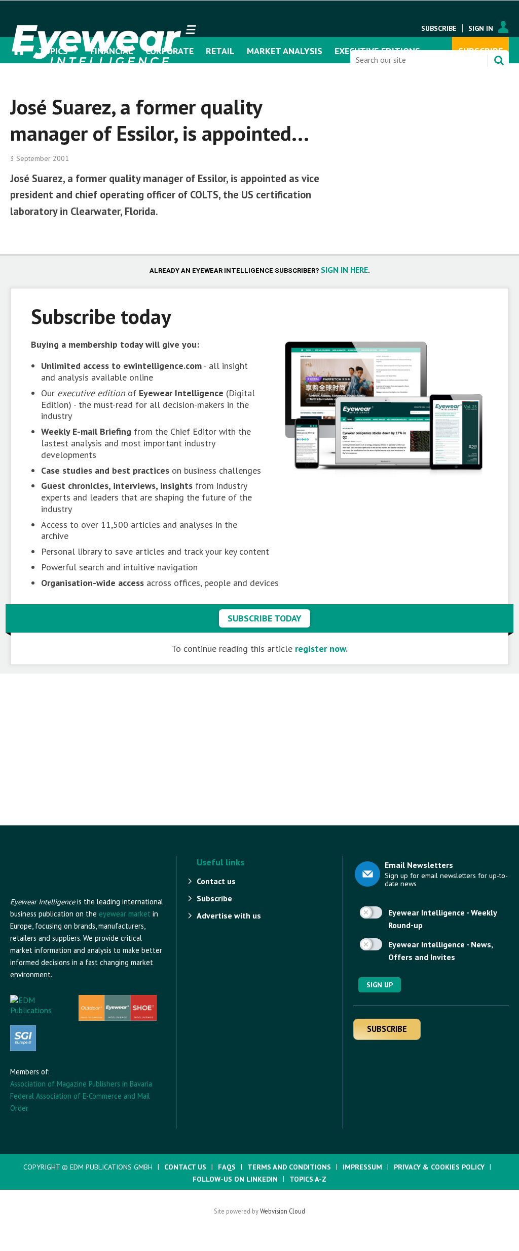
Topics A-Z (307, 1179)
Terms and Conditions (289, 1167)
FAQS (227, 1167)
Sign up (379, 984)
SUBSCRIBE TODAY (265, 618)
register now (320, 648)
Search (499, 60)
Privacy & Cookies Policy (439, 1167)
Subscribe (439, 28)
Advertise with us (229, 915)
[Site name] (66, 891)
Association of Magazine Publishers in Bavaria (81, 1084)
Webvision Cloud (282, 1211)
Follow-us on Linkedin (235, 1179)
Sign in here (344, 270)
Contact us (216, 881)
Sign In (480, 28)
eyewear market (125, 914)
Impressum (362, 1167)
